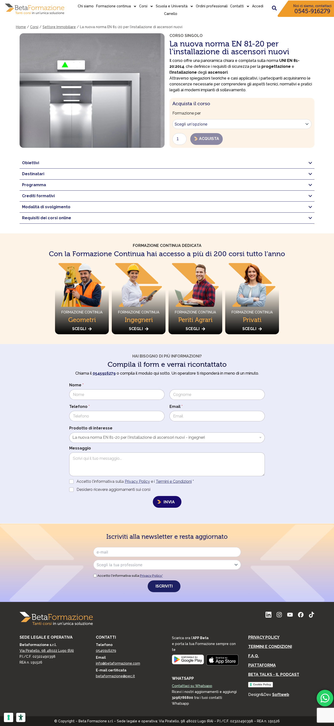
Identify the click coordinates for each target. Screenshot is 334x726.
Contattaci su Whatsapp (192, 686)
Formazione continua (113, 6)
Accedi (257, 6)
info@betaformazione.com (118, 663)
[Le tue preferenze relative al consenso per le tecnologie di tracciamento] (8, 717)
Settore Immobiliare (59, 27)
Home (21, 27)
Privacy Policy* (151, 575)
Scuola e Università (172, 6)
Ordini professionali (212, 6)
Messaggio (80, 448)
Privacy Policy (137, 481)
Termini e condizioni (270, 646)
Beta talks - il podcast (273, 674)
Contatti (237, 6)
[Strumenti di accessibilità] (20, 717)
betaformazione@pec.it (115, 676)
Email (176, 406)
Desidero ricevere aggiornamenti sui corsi (113, 489)
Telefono (79, 406)
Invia (169, 501)
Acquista (209, 138)
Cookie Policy (262, 684)
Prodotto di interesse (90, 428)
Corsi (143, 6)
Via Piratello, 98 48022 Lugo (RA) (47, 651)
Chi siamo (86, 6)
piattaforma (262, 665)
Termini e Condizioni (174, 481)
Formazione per (186, 113)
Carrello (170, 14)
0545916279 (106, 651)
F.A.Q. (253, 656)
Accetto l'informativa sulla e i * (135, 481)
